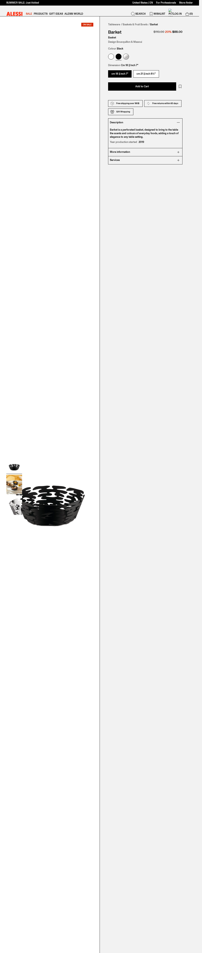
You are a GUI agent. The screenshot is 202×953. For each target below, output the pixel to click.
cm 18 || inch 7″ (119, 73)
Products (41, 13)
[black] (119, 57)
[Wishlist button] (180, 86)
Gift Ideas (56, 13)
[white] (111, 57)
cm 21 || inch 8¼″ (146, 73)
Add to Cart (142, 86)
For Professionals (166, 2)
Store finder (186, 2)
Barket (154, 24)
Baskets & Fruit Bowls (135, 24)
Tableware (114, 24)
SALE (29, 13)
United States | (142, 2)
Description (116, 122)
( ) (191, 13)
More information (120, 151)
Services (115, 160)
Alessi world (74, 13)
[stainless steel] (126, 57)
